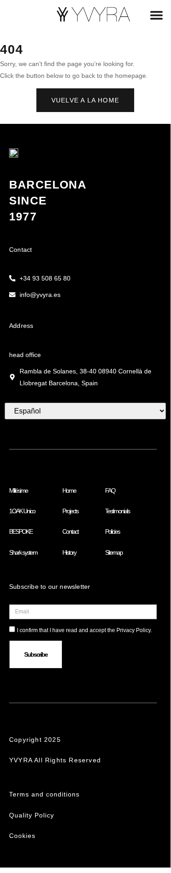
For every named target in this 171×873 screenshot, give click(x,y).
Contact (70, 531)
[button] (156, 15)
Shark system (23, 552)
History (69, 552)
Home (69, 490)
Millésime (18, 490)
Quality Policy (35, 815)
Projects (70, 511)
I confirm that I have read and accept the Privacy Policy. (84, 630)
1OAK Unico (22, 511)
